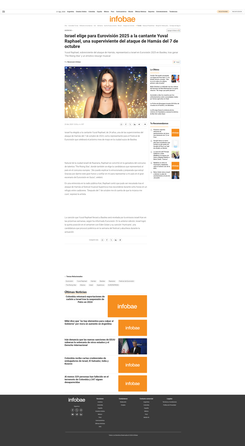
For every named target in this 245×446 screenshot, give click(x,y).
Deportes (151, 12)
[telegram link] (76, 414)
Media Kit (146, 417)
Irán (90, 25)
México (106, 12)
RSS (100, 426)
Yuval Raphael (82, 281)
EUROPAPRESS (113, 285)
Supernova (100, 285)
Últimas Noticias (140, 12)
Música (82, 285)
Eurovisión (69, 281)
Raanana (112, 281)
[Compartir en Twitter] (130, 124)
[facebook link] (72, 410)
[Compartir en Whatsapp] (121, 124)
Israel (91, 285)
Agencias (68, 30)
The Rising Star (71, 285)
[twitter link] (76, 410)
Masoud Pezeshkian (144, 25)
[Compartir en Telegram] (139, 124)
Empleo (123, 405)
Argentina (70, 12)
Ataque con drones (124, 25)
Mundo (130, 12)
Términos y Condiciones (170, 402)
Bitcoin (115, 25)
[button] (3, 12)
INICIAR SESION (237, 11)
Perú (112, 12)
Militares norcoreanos (81, 25)
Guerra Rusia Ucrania (105, 25)
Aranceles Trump (69, 25)
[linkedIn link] (81, 414)
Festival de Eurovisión (126, 281)
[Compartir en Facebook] (126, 124)
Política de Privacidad (169, 405)
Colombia (91, 12)
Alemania (95, 25)
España (99, 12)
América (100, 402)
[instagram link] (81, 410)
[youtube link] (72, 414)
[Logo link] (123, 19)
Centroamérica (121, 12)
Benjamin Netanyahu (157, 25)
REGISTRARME (223, 11)
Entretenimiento (161, 12)
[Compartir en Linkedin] (135, 124)
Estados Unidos (81, 12)
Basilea (102, 281)
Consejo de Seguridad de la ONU (174, 25)
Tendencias (173, 12)
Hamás (93, 281)
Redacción (123, 402)
